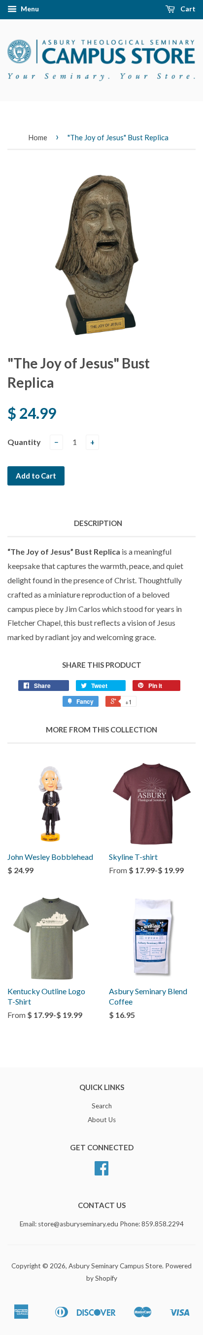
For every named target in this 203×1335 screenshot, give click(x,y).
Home (37, 137)
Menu (29, 8)
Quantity (24, 441)
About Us (102, 1120)
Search (102, 1106)
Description (98, 523)
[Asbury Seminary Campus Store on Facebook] (101, 1171)
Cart (187, 8)
